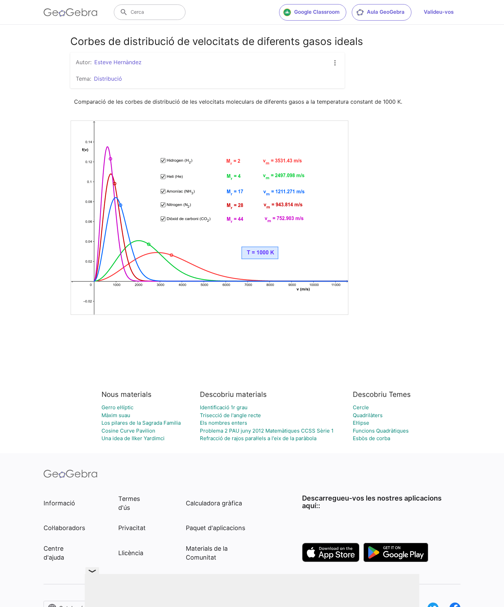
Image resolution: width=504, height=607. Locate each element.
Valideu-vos (439, 12)
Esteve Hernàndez (118, 62)
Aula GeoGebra (386, 12)
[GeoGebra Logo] (70, 12)
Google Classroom (316, 12)
